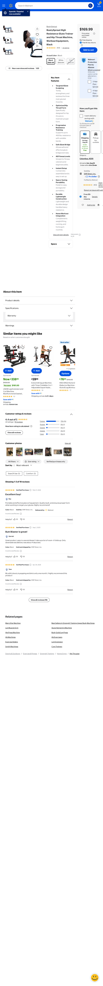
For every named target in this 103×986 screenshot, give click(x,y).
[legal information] (94, 33)
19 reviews (19, 422)
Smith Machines (11, 646)
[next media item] (37, 41)
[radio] (51, 61)
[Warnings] (71, 325)
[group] (58, 48)
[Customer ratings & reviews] (71, 413)
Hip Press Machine (12, 632)
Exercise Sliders (11, 642)
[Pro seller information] (99, 176)
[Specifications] (71, 308)
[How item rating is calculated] (31, 426)
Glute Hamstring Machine (62, 628)
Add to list (91, 205)
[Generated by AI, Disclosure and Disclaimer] (80, 235)
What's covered (94, 70)
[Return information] (81, 45)
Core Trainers (57, 646)
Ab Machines (10, 637)
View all (68, 443)
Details (95, 197)
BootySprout (52, 26)
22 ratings (65, 48)
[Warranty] (69, 316)
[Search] (90, 5)
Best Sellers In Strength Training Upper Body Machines (73, 623)
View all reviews (14, 432)
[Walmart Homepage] (11, 5)
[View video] (37, 46)
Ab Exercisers (57, 637)
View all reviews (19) (39, 600)
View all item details (61, 235)
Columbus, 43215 (86, 159)
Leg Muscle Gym (11, 628)
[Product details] (71, 300)
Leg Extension (57, 642)
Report (70, 519)
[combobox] (54, 5)
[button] (32, 44)
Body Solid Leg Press (60, 632)
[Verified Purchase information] (30, 490)
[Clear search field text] (87, 5)
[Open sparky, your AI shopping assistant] (95, 978)
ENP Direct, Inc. (90, 174)
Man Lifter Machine (13, 623)
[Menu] (4, 5)
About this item (12, 291)
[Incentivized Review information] (21, 514)
